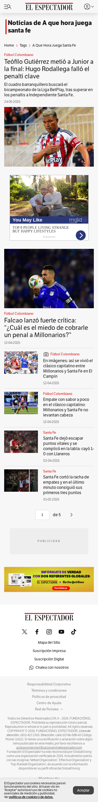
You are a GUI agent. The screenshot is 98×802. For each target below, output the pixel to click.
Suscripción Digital (49, 659)
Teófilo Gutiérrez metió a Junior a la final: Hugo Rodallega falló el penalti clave (49, 69)
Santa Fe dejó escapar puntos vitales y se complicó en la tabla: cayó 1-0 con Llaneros (68, 446)
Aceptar (83, 790)
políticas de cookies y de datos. (31, 797)
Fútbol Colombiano (18, 55)
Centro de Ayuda (49, 703)
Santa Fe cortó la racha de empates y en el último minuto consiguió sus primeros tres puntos (66, 485)
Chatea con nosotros (52, 667)
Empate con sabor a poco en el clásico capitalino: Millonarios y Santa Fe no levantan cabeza (66, 407)
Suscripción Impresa (49, 651)
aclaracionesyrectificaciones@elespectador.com (49, 747)
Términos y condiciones (49, 690)
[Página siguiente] (71, 516)
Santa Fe (49, 433)
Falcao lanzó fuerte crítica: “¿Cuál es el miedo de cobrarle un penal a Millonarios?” (46, 328)
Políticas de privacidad (49, 697)
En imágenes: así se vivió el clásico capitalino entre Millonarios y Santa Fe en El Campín (68, 368)
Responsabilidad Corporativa (49, 684)
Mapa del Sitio (49, 642)
